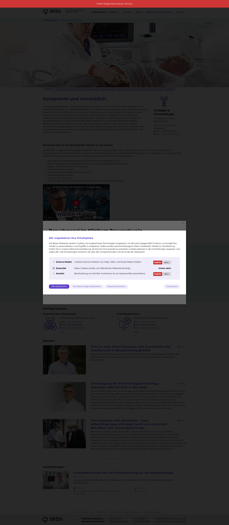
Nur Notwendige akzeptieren (87, 286)
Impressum (172, 286)
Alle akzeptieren (59, 286)
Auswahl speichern (116, 286)
